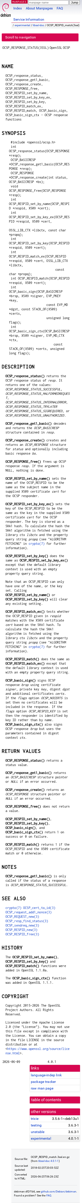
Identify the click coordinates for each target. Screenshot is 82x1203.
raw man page (42, 1088)
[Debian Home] (5, 9)
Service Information (28, 19)
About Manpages (39, 8)
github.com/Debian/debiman (58, 1191)
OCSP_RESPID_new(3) (21, 930)
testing (36, 1125)
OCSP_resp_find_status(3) (26, 921)
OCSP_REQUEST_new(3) (22, 916)
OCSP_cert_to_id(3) (39, 908)
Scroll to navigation (20, 37)
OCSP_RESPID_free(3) (22, 934)
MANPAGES (19, 1)
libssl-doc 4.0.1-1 (48, 1161)
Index (17, 8)
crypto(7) (37, 543)
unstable (37, 1132)
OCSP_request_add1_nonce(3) (28, 912)
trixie (34, 1119)
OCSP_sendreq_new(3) (22, 925)
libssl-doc (38, 25)
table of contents (46, 1100)
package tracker (43, 1082)
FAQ (60, 8)
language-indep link (46, 1075)
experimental (22, 25)
